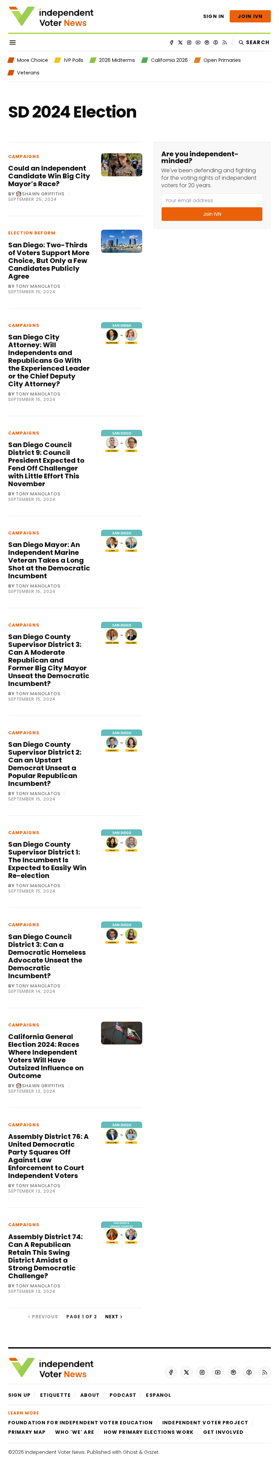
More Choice (32, 60)
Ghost (130, 1452)
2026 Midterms (117, 60)
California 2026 (169, 60)
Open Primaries (222, 60)
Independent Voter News (55, 1452)
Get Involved (223, 1432)
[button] (19, 1395)
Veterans (28, 72)
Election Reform (31, 233)
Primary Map (27, 1432)
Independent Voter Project (205, 1422)
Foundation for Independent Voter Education (80, 1422)
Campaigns (23, 156)
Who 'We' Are (74, 1432)
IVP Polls (73, 60)
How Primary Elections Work (149, 1432)
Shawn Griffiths (43, 194)
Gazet (151, 1452)
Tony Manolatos (38, 286)
